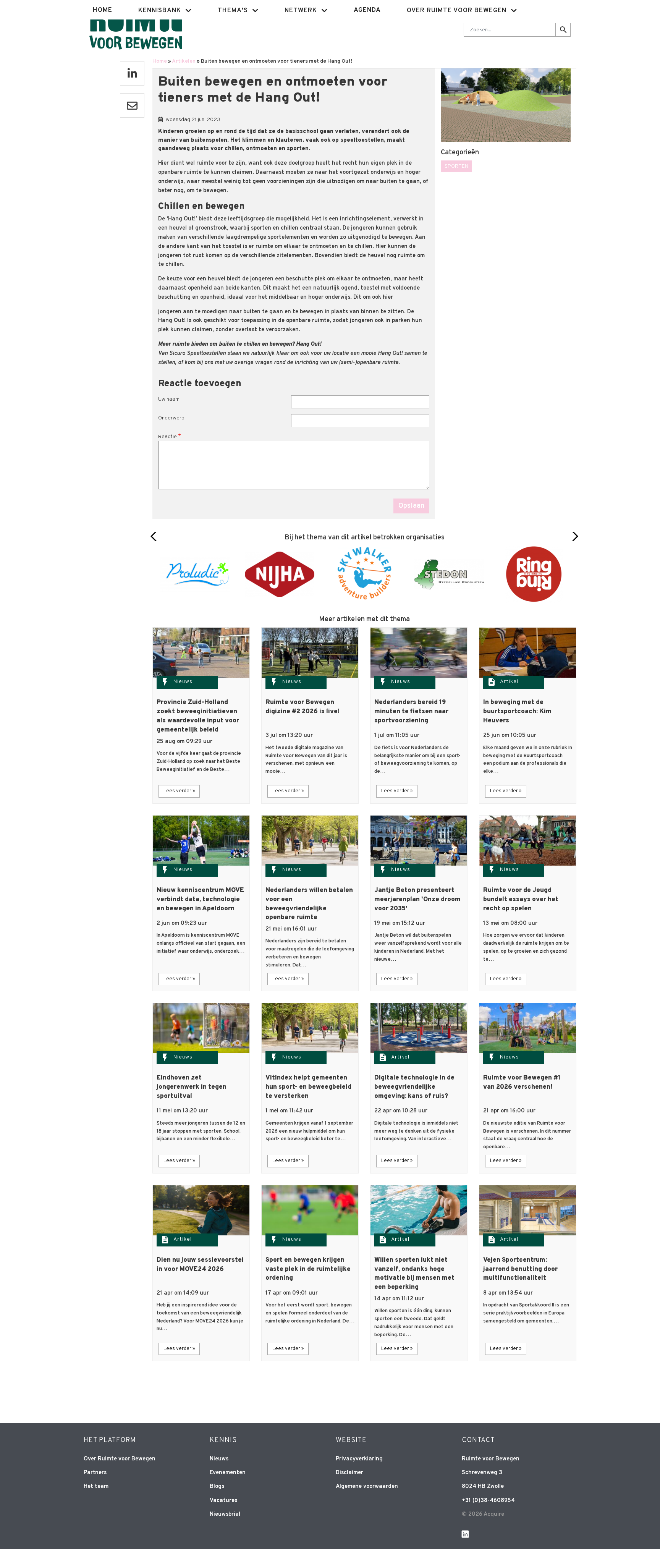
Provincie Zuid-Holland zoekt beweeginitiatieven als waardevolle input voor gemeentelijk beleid (198, 716)
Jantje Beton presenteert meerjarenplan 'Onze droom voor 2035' (417, 899)
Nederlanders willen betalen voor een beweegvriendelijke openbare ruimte (309, 904)
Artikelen (184, 61)
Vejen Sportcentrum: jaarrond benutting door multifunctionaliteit (520, 1269)
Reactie (167, 437)
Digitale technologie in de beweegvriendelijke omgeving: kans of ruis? (414, 1087)
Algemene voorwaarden (367, 1486)
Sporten (456, 166)
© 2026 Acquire (483, 1514)
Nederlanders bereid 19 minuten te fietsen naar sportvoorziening (411, 711)
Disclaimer (349, 1472)
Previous (155, 536)
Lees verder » (179, 791)
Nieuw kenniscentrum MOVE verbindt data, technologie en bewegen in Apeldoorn (200, 899)
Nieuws (182, 681)
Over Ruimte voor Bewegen (119, 1459)
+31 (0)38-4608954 (488, 1500)
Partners (95, 1472)
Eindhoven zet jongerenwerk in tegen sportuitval (191, 1087)
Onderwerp (171, 418)
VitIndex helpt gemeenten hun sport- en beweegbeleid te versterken (308, 1087)
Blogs (217, 1486)
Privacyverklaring (359, 1459)
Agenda (367, 10)
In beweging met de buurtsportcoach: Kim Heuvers (517, 711)
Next (573, 536)
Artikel (509, 681)
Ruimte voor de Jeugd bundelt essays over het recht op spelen (520, 899)
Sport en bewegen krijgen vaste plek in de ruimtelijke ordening (308, 1269)
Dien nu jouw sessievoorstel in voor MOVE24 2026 (200, 1265)
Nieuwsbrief (225, 1514)
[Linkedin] (132, 73)
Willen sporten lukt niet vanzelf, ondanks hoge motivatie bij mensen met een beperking (414, 1274)
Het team (96, 1486)
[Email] (132, 105)
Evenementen (228, 1472)
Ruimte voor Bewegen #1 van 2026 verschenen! (522, 1082)
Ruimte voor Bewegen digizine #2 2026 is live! (302, 707)
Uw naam (169, 399)
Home (102, 10)
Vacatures (223, 1500)
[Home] (135, 28)
